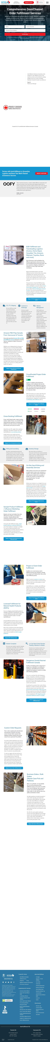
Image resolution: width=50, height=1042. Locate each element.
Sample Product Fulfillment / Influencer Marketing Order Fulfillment (13, 509)
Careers (37, 999)
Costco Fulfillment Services (24, 1020)
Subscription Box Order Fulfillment (25, 1009)
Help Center (38, 1014)
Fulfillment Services (23, 978)
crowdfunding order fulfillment (32, 399)
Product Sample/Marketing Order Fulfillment (25, 1014)
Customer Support (39, 1007)
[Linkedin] (11, 982)
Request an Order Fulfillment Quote (40, 995)
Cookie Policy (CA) (11, 1039)
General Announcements (40, 1012)
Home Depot (29, 287)
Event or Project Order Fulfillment (25, 1011)
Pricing (27, 980)
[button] (47, 2)
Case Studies (38, 981)
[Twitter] (6, 982)
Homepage (38, 976)
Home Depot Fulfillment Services (25, 1016)
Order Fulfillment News (39, 989)
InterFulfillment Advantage (24, 976)
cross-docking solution (16, 432)
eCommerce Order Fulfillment (24, 991)
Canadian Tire (35, 287)
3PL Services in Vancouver (24, 984)
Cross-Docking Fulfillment (13, 416)
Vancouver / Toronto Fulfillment (39, 979)
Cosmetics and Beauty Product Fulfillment (25, 998)
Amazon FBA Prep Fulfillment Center (24, 993)
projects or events (38, 579)
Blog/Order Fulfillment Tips (40, 991)
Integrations (22, 980)
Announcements (38, 992)
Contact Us (38, 997)
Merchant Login (38, 1005)
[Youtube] (8, 982)
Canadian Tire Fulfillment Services (25, 1018)
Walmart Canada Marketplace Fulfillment (24, 1007)
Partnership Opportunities (40, 985)
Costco (44, 285)
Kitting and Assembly (23, 1004)
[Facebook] (3, 982)
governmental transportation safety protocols (36, 689)
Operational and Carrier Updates (40, 1010)
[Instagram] (14, 982)
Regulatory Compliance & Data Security (26, 982)
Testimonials (38, 983)
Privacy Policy (3, 1040)
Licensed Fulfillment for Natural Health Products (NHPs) (12, 606)
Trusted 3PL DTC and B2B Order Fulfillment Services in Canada (25, 126)
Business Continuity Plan (40, 987)
